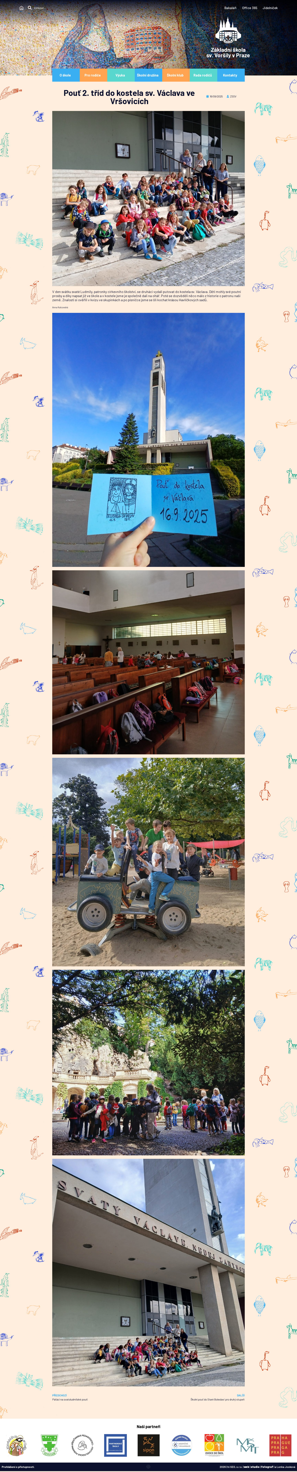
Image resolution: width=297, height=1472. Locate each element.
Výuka (120, 75)
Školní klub (175, 75)
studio (255, 1466)
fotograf (267, 1466)
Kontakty (230, 75)
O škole (65, 75)
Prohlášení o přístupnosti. (18, 1466)
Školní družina (147, 75)
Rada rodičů (203, 75)
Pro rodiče (93, 75)
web (246, 1466)
